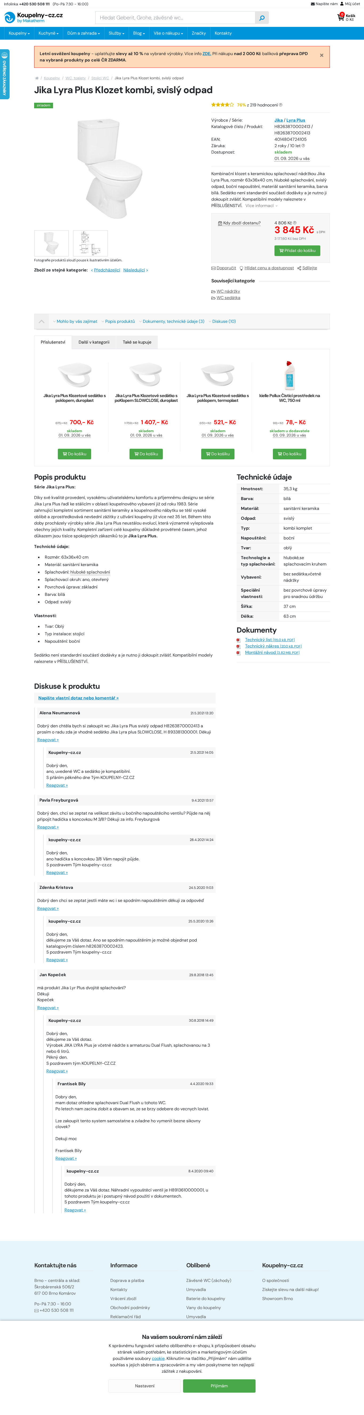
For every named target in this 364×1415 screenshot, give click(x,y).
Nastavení (145, 1386)
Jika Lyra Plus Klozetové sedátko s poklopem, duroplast (74, 398)
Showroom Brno (277, 1298)
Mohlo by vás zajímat (77, 321)
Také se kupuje (137, 342)
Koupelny (52, 78)
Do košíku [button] (76, 454)
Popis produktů (120, 321)
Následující (134, 270)
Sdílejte (309, 268)
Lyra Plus (295, 120)
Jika (278, 120)
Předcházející (107, 270)
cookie (158, 1358)
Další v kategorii (94, 342)
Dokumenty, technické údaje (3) (173, 321)
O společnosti (275, 1280)
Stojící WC (100, 78)
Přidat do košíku (300, 250)
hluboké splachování (90, 572)
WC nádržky (228, 291)
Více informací (260, 205)
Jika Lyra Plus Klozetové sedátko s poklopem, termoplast (218, 398)
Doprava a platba (127, 1280)
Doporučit (226, 268)
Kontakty (223, 33)
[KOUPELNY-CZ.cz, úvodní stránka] (33, 17)
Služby (115, 33)
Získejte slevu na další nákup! (290, 1289)
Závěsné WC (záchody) (208, 1280)
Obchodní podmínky (130, 1307)
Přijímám (219, 1386)
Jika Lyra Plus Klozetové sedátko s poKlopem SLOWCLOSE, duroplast (146, 398)
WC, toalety (76, 78)
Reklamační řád (125, 1316)
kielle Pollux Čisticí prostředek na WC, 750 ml (289, 398)
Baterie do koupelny (205, 1298)
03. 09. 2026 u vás (289, 435)
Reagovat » (48, 739)
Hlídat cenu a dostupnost (269, 268)
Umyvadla (196, 1289)
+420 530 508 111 (57, 1310)
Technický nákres (273, 646)
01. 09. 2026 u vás (292, 158)
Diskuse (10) (224, 321)
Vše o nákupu (167, 33)
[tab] (53, 342)
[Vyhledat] (262, 17)
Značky (199, 33)
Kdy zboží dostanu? (242, 223)
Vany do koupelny (203, 1307)
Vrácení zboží (123, 1298)
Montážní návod (272, 652)
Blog (137, 33)
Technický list (270, 639)
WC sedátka (228, 297)
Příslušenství (53, 342)
